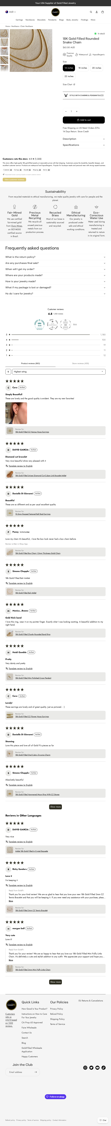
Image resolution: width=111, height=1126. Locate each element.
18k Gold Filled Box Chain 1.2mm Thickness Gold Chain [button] (37, 553)
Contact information (59, 1120)
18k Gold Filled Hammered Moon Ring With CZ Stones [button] (37, 794)
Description (69, 138)
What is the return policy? (20, 257)
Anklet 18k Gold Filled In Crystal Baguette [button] (31, 851)
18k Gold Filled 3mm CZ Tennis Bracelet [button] (31, 910)
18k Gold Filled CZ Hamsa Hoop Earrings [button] (32, 432)
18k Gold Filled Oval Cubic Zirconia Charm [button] (32, 755)
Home (7, 26)
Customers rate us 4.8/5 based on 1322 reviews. (11, 1020)
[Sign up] (36, 1072)
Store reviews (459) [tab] (80, 363)
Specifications (71, 145)
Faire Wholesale (29, 1027)
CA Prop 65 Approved (32, 1022)
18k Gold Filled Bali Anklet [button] (25, 593)
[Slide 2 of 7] (4, 42)
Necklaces (15, 26)
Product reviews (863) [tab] (30, 363)
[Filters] (8, 371)
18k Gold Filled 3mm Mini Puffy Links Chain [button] (32, 969)
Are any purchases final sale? (22, 263)
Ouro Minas (16, 225)
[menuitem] (19, 20)
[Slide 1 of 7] (4, 33)
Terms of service (33, 1120)
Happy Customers (30, 1056)
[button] (55, 334)
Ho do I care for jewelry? (19, 293)
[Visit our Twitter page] (91, 1068)
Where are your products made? (24, 275)
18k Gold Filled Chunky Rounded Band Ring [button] (32, 634)
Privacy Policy (56, 1008)
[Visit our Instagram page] (85, 1068)
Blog (24, 1043)
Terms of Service (57, 1024)
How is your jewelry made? (20, 281)
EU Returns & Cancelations (91, 1000)
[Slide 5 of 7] (4, 69)
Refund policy (10, 1120)
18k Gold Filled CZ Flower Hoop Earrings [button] (32, 716)
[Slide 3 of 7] (4, 51)
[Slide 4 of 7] (4, 60)
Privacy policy (21, 1120)
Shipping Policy (57, 1019)
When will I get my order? (19, 269)
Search (25, 1037)
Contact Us (27, 1032)
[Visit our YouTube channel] (97, 1068)
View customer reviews (14, 179)
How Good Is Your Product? (34, 1008)
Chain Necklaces (26, 26)
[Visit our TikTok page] (104, 1068)
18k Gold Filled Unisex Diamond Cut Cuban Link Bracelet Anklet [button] (40, 475)
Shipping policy (45, 1120)
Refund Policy (56, 1013)
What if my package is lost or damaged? (28, 287)
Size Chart (68, 84)
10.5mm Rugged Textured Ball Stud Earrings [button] (32, 514)
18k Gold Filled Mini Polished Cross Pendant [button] (33, 678)
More (75, 324)
